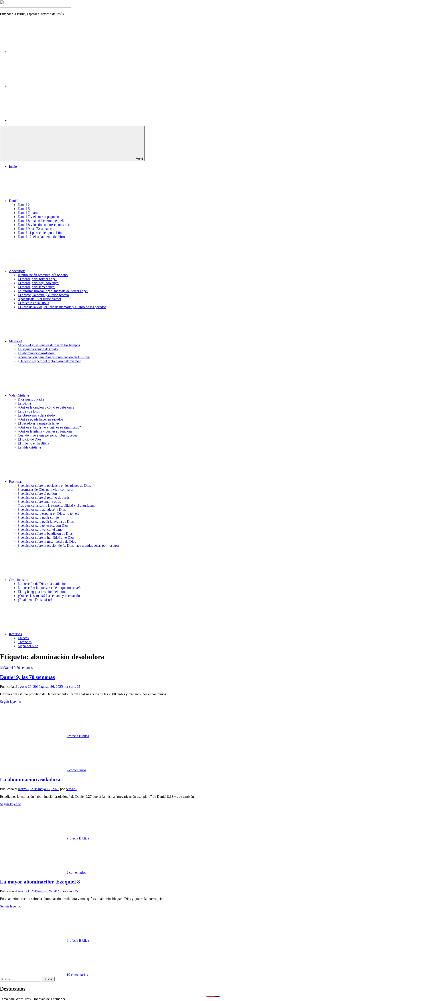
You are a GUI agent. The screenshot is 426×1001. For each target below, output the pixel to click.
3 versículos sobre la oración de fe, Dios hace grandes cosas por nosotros (68, 545)
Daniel (13, 201)
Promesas (15, 481)
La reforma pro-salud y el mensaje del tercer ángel (53, 291)
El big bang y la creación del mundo (43, 592)
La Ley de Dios (29, 411)
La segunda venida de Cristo (38, 349)
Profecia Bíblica (78, 736)
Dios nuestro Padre (31, 399)
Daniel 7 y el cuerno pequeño (38, 217)
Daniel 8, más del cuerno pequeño (41, 221)
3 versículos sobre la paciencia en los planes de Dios (54, 485)
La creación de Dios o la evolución (42, 584)
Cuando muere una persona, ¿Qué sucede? (47, 435)
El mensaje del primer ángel (37, 279)
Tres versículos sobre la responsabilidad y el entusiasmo (56, 505)
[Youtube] (42, 120)
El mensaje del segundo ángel (38, 283)
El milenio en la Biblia (33, 303)
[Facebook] (42, 52)
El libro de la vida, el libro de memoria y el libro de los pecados (62, 307)
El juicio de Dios (29, 439)
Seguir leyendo (10, 702)
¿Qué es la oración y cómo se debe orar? (46, 407)
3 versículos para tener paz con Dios (43, 525)
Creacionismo (18, 580)
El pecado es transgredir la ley (39, 423)
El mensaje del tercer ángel (36, 287)
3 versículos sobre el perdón (37, 493)
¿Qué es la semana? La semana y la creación (49, 596)
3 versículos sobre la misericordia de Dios (47, 541)
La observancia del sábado (36, 415)
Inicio (13, 166)
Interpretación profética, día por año (43, 275)
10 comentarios (77, 975)
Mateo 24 (15, 341)
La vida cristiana (29, 447)
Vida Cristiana (19, 395)
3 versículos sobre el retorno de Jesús (43, 497)
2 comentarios (76, 770)
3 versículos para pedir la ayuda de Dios (46, 521)
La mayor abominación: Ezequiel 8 (40, 882)
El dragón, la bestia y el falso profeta (43, 295)
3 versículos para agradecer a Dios (42, 509)
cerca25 (74, 686)
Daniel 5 (24, 209)
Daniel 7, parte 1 (29, 213)
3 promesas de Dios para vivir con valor (45, 489)
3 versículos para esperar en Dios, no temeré (48, 513)
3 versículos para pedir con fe (38, 517)
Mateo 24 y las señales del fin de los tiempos (49, 345)
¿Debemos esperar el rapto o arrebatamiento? (49, 361)
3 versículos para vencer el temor (41, 529)
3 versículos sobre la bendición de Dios (45, 533)
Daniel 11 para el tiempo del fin (40, 233)
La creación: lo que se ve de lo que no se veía (49, 588)
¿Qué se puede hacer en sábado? (40, 419)
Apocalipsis (17, 271)
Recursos (15, 634)
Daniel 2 (24, 205)
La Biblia (24, 403)
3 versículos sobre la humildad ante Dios (46, 537)
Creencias (25, 642)
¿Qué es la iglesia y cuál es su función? (45, 431)
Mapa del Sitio (28, 646)
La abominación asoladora (36, 353)
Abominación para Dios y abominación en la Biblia (54, 357)
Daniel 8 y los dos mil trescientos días (44, 225)
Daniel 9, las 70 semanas (35, 229)
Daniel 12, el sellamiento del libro (41, 237)
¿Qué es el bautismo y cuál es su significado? (49, 427)
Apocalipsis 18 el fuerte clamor (39, 299)
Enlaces (23, 638)
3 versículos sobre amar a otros (39, 501)
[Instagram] (42, 86)
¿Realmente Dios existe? (35, 600)
